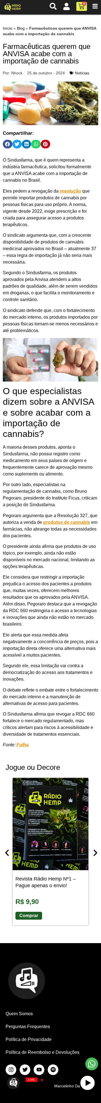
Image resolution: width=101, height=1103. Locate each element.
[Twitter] (25, 1069)
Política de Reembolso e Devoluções (42, 1052)
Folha (23, 744)
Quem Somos (19, 1013)
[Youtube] (39, 1069)
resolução (70, 191)
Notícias (82, 73)
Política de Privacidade (29, 1039)
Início (7, 28)
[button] (7, 144)
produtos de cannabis (66, 522)
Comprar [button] (28, 915)
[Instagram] (11, 1069)
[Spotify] (53, 1069)
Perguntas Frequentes (28, 1026)
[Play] (88, 1083)
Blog (21, 28)
